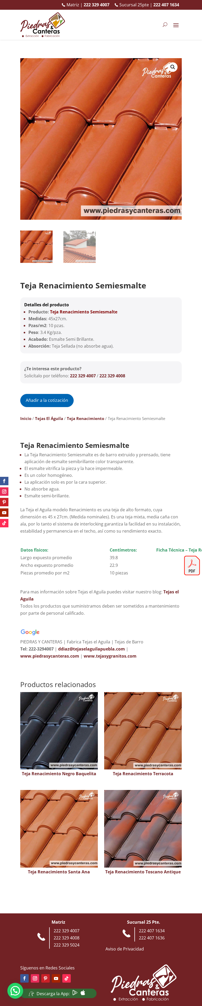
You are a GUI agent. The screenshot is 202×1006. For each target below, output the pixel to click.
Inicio (25, 418)
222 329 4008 (112, 376)
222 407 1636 (152, 938)
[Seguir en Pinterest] (4, 502)
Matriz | (88, 5)
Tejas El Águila (49, 418)
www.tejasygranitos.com (110, 656)
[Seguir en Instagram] (4, 491)
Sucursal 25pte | (149, 5)
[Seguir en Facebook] (4, 481)
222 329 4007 (83, 376)
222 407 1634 (152, 931)
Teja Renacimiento (85, 418)
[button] (173, 67)
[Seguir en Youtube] (4, 512)
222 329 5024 (66, 945)
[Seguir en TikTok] (4, 523)
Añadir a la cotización (47, 400)
